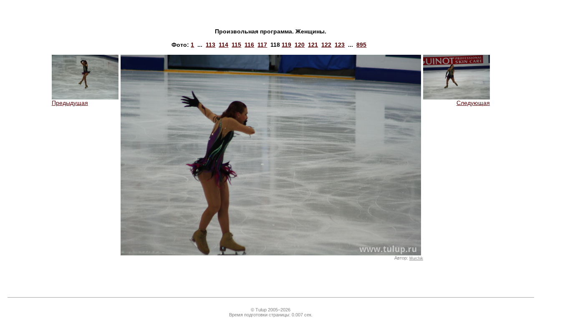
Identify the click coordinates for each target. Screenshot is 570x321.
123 (340, 44)
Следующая (473, 102)
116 (249, 44)
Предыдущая (70, 102)
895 (361, 44)
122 (326, 44)
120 (300, 44)
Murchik (416, 258)
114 (223, 44)
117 (262, 44)
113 (210, 44)
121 (313, 44)
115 (236, 44)
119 (286, 44)
